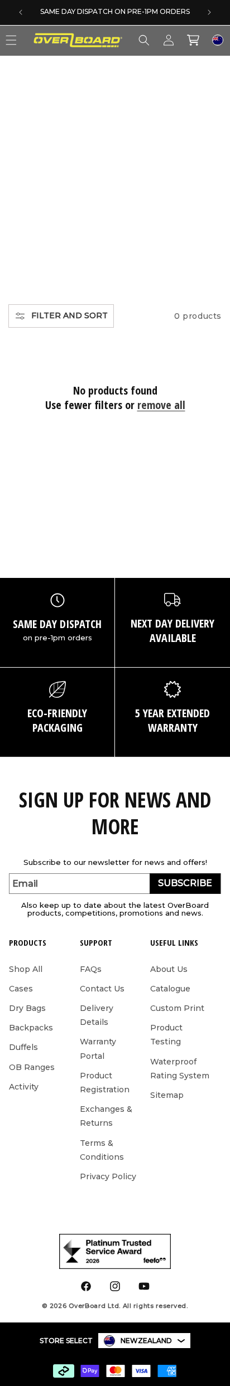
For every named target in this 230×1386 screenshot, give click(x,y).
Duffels (23, 1047)
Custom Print (177, 1008)
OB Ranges (32, 1067)
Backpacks (31, 1028)
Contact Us (102, 989)
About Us (169, 969)
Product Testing (166, 1035)
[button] (144, 40)
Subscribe (185, 883)
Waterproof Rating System (179, 1069)
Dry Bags (27, 1008)
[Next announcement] (209, 12)
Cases (21, 989)
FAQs (91, 969)
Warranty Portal (98, 1049)
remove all (161, 405)
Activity (24, 1087)
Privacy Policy (108, 1176)
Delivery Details (96, 1015)
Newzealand (146, 1340)
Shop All (25, 969)
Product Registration (105, 1083)
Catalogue (170, 989)
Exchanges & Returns (106, 1116)
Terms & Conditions (102, 1150)
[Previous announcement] (20, 12)
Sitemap (167, 1095)
